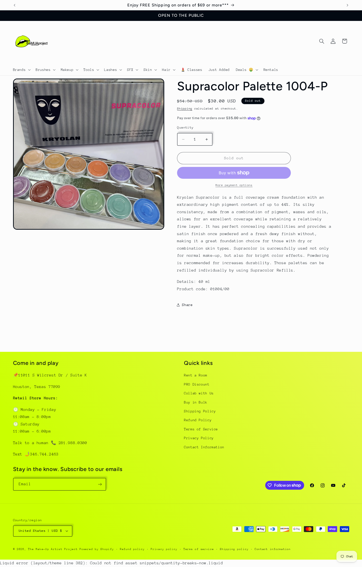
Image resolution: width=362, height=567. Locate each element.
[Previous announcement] (14, 5)
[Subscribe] (99, 484)
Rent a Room (195, 375)
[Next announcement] (347, 5)
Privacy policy (164, 549)
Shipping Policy (200, 411)
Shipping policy (234, 549)
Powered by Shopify (97, 549)
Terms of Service (201, 429)
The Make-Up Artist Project (54, 549)
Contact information (273, 549)
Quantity (185, 127)
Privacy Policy (199, 438)
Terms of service (198, 549)
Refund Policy (198, 420)
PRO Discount (197, 384)
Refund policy (132, 549)
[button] (21, 69)
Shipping (184, 108)
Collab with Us (199, 393)
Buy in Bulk (195, 402)
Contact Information (204, 447)
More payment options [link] (234, 185)
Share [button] (187, 305)
